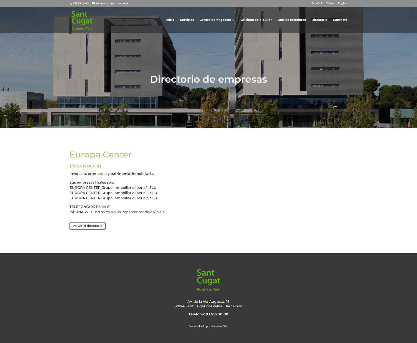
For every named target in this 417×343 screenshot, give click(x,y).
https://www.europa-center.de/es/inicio (130, 212)
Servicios (187, 20)
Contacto (340, 20)
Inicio (170, 20)
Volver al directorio (87, 226)
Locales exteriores (291, 20)
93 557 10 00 (217, 314)
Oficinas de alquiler (256, 20)
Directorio (319, 20)
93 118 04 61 (101, 207)
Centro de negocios (215, 20)
